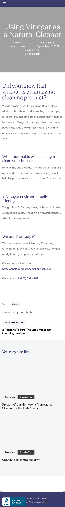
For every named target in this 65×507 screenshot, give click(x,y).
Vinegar (15, 304)
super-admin (17, 46)
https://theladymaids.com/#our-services (26, 268)
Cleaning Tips (33, 53)
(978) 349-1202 (29, 278)
